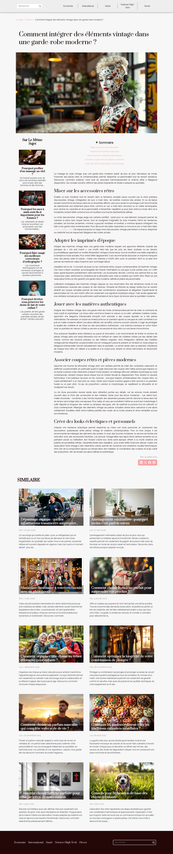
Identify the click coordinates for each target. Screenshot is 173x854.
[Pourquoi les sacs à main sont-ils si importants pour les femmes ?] (32, 198)
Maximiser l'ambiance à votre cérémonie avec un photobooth (51, 590)
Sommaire (106, 142)
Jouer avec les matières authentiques (104, 155)
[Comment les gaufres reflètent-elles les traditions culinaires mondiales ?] (122, 712)
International (88, 6)
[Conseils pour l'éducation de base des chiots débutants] (122, 781)
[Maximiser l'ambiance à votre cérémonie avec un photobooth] (51, 575)
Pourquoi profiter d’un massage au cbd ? (32, 171)
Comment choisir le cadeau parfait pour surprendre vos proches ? (121, 590)
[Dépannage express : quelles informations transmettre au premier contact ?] (51, 507)
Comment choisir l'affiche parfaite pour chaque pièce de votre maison (50, 795)
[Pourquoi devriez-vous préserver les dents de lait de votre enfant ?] (32, 288)
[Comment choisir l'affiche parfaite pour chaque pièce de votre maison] (51, 781)
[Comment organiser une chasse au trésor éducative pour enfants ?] (51, 644)
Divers (147, 6)
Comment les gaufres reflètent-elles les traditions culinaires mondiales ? (120, 727)
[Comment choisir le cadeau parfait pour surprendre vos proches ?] (122, 575)
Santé (107, 6)
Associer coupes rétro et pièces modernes (104, 159)
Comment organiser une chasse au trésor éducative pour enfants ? (51, 658)
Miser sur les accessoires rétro (105, 147)
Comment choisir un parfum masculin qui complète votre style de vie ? (49, 727)
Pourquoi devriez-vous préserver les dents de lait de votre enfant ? (32, 304)
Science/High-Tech (127, 6)
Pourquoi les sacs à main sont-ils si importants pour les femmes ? (32, 214)
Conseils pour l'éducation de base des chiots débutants (119, 795)
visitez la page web (63, 229)
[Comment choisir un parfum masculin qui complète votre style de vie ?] (51, 712)
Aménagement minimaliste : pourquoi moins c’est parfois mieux (119, 521)
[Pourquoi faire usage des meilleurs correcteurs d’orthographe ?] (32, 242)
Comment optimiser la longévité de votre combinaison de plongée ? (122, 658)
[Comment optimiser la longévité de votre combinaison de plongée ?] (122, 644)
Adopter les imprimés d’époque (104, 151)
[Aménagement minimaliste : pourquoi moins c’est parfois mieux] (122, 507)
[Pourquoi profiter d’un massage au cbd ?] (32, 157)
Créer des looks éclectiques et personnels (104, 163)
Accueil (19, 20)
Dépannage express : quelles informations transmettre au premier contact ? (48, 523)
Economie (68, 6)
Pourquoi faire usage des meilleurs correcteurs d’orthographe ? (32, 257)
